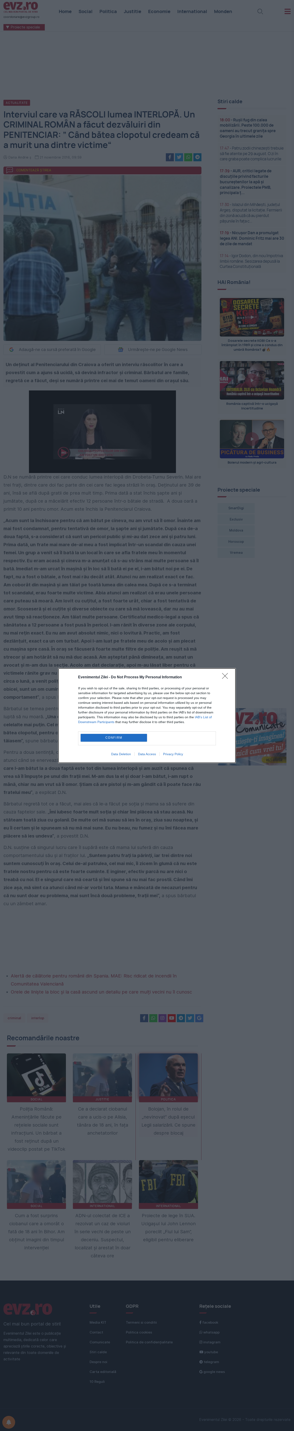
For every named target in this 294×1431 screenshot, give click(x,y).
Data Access (147, 754)
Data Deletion (121, 754)
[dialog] (147, 715)
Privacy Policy (173, 754)
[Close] (226, 677)
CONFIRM (113, 737)
